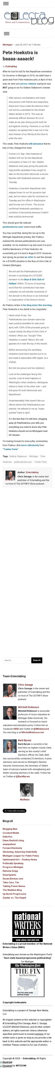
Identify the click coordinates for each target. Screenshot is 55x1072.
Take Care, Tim (11, 882)
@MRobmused (41, 729)
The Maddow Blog (12, 890)
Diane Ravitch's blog (13, 840)
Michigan (7, 44)
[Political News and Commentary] (29, 18)
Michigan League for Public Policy (21, 855)
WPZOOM (21, 1065)
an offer (29, 257)
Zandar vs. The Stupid (14, 897)
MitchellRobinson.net (32, 732)
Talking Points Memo (14, 886)
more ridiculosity (30, 445)
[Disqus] (27, 531)
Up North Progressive (14, 894)
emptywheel (9, 844)
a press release (27, 83)
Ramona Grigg (10, 871)
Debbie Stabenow (18, 456)
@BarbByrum (23, 776)
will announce (36, 143)
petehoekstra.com (23, 462)
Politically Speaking (13, 863)
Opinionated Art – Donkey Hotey (20, 859)
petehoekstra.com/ (13, 227)
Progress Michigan (13, 867)
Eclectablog (11, 66)
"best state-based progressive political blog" (27, 958)
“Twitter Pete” (10, 449)
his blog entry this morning (37, 305)
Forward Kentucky (12, 848)
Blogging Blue (10, 829)
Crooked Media (11, 833)
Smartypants (9, 875)
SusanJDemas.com (13, 878)
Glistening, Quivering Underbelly (20, 852)
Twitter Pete (40, 462)
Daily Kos (7, 836)
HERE (16, 729)
